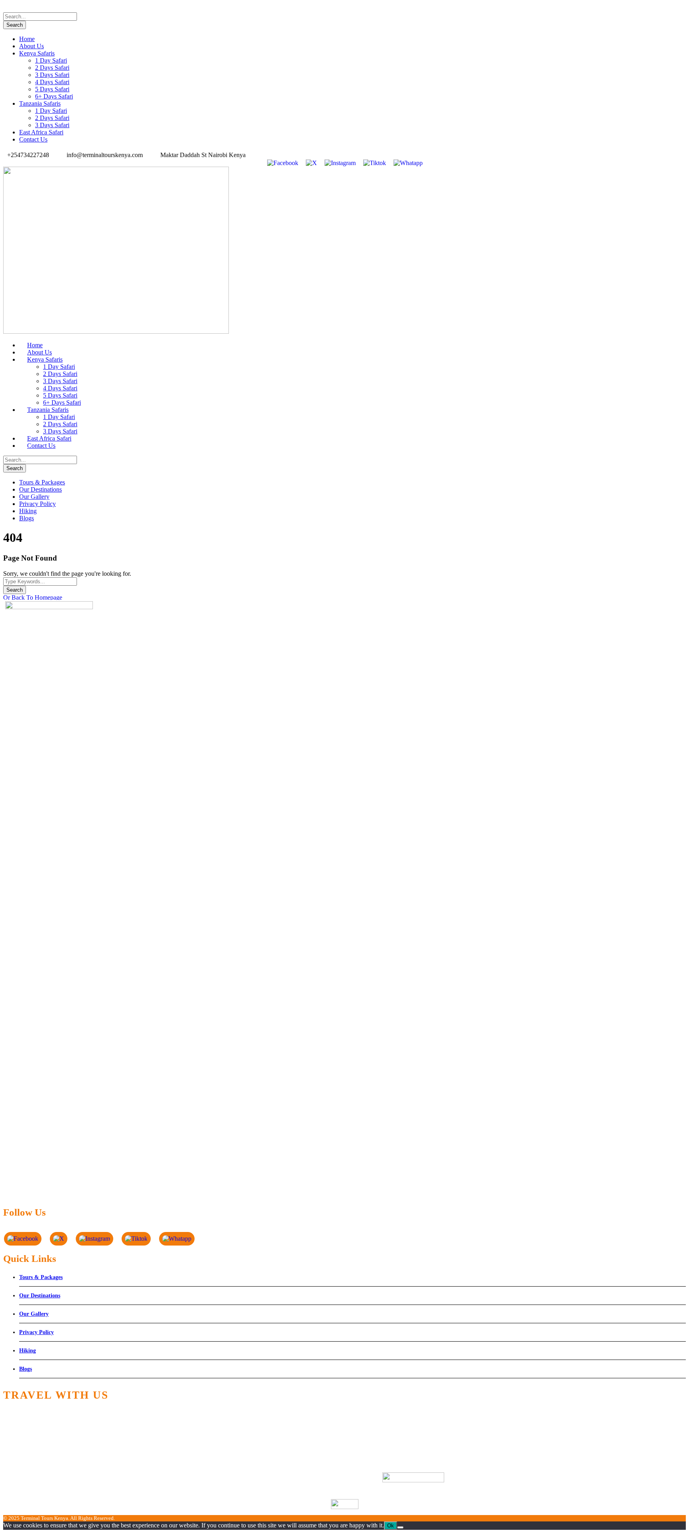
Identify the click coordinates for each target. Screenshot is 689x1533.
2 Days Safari (52, 67)
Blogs (26, 518)
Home (27, 38)
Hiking (28, 511)
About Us (31, 46)
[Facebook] (282, 162)
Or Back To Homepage (32, 597)
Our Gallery (34, 496)
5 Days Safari (52, 89)
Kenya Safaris (37, 53)
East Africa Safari (41, 132)
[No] (400, 1527)
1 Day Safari (51, 60)
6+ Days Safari (54, 96)
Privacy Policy (37, 503)
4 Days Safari (52, 82)
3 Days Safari (52, 74)
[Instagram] (339, 162)
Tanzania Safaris (40, 103)
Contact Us (33, 139)
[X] (311, 162)
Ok (390, 1526)
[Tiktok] (374, 162)
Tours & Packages (42, 482)
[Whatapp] (407, 162)
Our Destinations (40, 489)
